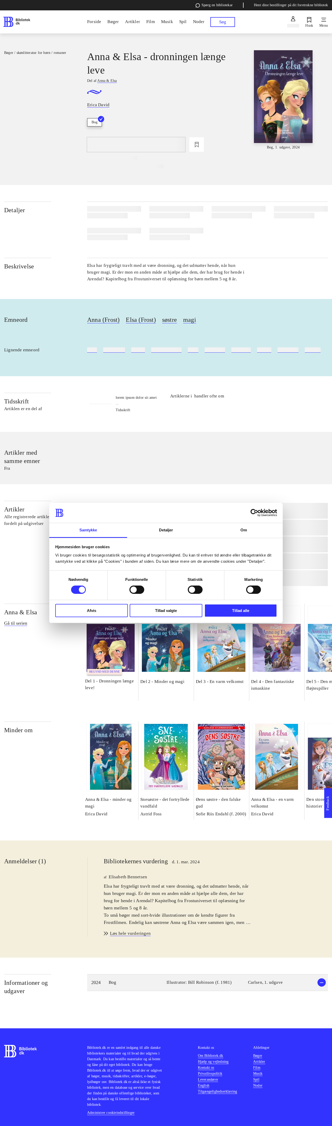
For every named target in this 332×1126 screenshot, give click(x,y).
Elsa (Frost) (141, 319)
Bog (95, 122)
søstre (169, 319)
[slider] (283, 100)
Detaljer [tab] (166, 530)
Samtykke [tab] (88, 530)
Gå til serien (15, 623)
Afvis (91, 610)
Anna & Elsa (20, 612)
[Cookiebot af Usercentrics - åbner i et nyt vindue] (254, 513)
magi (189, 319)
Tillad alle (240, 610)
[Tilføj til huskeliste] (196, 144)
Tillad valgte (166, 610)
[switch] (136, 590)
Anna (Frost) (103, 319)
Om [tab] (243, 530)
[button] (207, 982)
